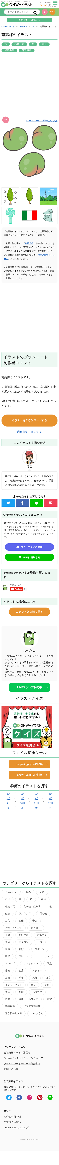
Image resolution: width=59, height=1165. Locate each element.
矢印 (7, 942)
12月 (50, 803)
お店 (21, 970)
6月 (22, 798)
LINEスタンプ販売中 (29, 687)
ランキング (25, 913)
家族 (7, 978)
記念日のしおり (13, 1013)
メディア (37, 970)
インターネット (13, 985)
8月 (50, 798)
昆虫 (43, 899)
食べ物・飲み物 (32, 906)
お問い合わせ (11, 1069)
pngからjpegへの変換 (29, 764)
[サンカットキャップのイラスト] (48, 215)
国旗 (49, 963)
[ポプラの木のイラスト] (29, 196)
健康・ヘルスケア (28, 999)
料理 (21, 992)
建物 (7, 970)
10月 (22, 803)
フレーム (23, 956)
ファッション (31, 963)
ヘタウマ (37, 992)
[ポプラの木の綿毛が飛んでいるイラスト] (10, 196)
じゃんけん (11, 892)
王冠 (7, 935)
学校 (21, 978)
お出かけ (23, 935)
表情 (7, 949)
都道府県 (10, 1006)
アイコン (23, 942)
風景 (7, 956)
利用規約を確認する (29, 20)
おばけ (22, 949)
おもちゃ (42, 935)
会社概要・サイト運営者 (17, 1053)
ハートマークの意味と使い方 (41, 120)
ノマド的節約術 (32, 1006)
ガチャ (53, 11)
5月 (8, 798)
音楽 (33, 985)
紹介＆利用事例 (12, 1117)
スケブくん (37, 1013)
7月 (36, 798)
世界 (28, 892)
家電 (49, 999)
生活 (7, 992)
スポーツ (39, 949)
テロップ (10, 963)
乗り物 (43, 913)
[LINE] (36, 503)
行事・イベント (13, 928)
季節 (34, 920)
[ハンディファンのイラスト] (10, 215)
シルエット (43, 956)
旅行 (34, 978)
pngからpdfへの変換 (29, 775)
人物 (42, 892)
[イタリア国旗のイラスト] (29, 215)
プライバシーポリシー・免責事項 (22, 1063)
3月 (36, 794)
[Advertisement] (29, 84)
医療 (7, 999)
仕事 (39, 942)
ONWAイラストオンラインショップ (23, 1058)
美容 (46, 985)
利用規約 (29, 243)
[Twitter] (8, 503)
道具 (7, 920)
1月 (8, 794)
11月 (36, 803)
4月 (50, 794)
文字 (48, 978)
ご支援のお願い (12, 1122)
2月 (22, 794)
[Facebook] (22, 503)
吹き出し (36, 928)
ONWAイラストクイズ (16, 1127)
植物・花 (10, 906)
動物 (7, 899)
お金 (21, 920)
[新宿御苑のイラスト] (48, 196)
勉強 (7, 913)
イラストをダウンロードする (29, 420)
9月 (8, 803)
